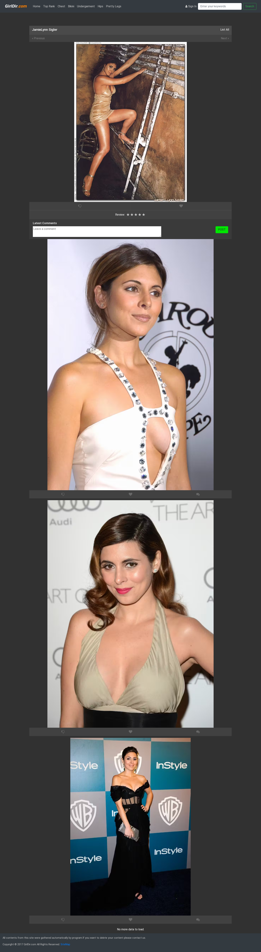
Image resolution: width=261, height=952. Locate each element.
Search (249, 6)
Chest (61, 6)
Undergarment (86, 6)
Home (37, 6)
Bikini (71, 6)
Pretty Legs (113, 6)
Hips (100, 6)
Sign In (192, 6)
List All (224, 29)
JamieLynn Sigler (44, 30)
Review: (120, 214)
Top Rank (49, 6)
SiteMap (65, 944)
